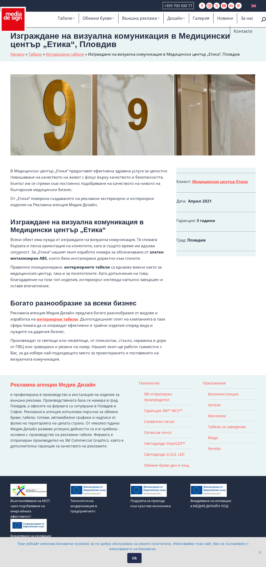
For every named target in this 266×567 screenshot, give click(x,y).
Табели (35, 54)
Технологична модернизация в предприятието (83, 505)
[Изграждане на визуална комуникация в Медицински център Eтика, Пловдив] (133, 115)
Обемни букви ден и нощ (166, 465)
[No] (259, 552)
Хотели (214, 404)
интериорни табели (57, 319)
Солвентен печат (159, 421)
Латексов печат (158, 432)
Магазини (217, 415)
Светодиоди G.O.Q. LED (164, 454)
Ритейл (214, 448)
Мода (213, 437)
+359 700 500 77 (178, 5)
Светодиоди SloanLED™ (164, 443)
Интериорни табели (65, 54)
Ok (134, 558)
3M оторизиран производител (158, 397)
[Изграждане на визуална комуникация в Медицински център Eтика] (215, 115)
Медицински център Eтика (220, 181)
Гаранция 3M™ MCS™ (163, 410)
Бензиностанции (223, 394)
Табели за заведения (227, 426)
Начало (17, 54)
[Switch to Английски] (254, 6)
